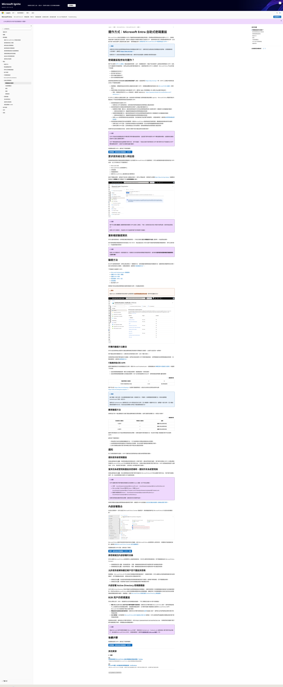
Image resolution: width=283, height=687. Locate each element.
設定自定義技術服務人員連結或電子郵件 (156, 502)
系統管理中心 (277, 17)
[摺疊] (31, 26)
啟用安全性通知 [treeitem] (7, 59)
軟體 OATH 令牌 (115, 276)
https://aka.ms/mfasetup (121, 387)
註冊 (145, 611)
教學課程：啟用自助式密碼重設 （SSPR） (120, 152)
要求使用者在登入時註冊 (258, 32)
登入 (280, 12)
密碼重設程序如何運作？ (258, 30)
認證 (138, 27)
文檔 (114, 27)
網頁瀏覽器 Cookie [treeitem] (8, 104)
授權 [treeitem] (6, 91)
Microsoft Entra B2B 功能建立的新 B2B (135, 615)
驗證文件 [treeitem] (5, 32)
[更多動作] (173, 27)
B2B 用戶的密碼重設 (257, 41)
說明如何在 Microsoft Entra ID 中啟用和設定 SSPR (153, 41)
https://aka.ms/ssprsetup (162, 177)
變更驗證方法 (122, 359)
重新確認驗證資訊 (256, 33)
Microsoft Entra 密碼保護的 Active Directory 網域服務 (145, 593)
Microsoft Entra (121, 27)
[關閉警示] (280, 3)
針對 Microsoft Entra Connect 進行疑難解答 (126, 544)
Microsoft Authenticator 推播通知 (120, 272)
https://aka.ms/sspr (126, 51)
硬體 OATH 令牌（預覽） (117, 274)
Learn (110, 27)
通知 (253, 37)
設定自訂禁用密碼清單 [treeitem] (9, 56)
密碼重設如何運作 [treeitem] (9, 83)
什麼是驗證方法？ (139, 266)
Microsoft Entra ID (130, 27)
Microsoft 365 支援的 (164, 86)
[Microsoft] (3, 13)
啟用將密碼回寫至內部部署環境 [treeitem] (11, 50)
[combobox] (16, 29)
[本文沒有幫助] (265, 48)
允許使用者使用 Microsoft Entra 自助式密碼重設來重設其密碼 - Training (125, 659)
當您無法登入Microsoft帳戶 (149, 632)
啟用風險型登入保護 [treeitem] (8, 42)
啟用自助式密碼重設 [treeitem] (8, 45)
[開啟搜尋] (277, 13)
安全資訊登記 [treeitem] (7, 99)
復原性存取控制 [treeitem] (7, 102)
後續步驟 (254, 43)
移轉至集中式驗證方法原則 (162, 366)
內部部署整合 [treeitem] (8, 85)
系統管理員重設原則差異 (140, 294)
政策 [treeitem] (6, 88)
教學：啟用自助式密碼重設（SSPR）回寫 (120, 551)
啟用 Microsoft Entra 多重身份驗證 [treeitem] (12, 40)
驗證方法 (254, 35)
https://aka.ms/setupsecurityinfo (117, 389)
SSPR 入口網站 (120, 64)
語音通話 (113, 280)
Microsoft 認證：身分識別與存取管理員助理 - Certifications (122, 665)
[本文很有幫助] (263, 48)
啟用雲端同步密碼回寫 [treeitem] (9, 48)
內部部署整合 (255, 39)
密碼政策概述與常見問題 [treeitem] (9, 53)
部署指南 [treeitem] (7, 94)
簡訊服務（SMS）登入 (117, 278)
